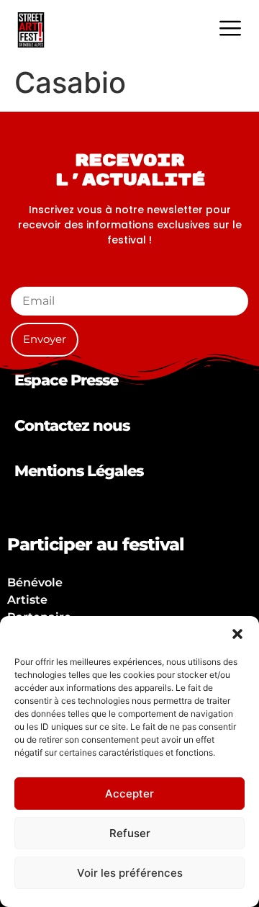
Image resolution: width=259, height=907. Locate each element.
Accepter (129, 793)
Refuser (129, 833)
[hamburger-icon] (230, 30)
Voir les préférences (130, 873)
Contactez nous (72, 425)
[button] (237, 634)
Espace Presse (66, 380)
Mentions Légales (78, 471)
